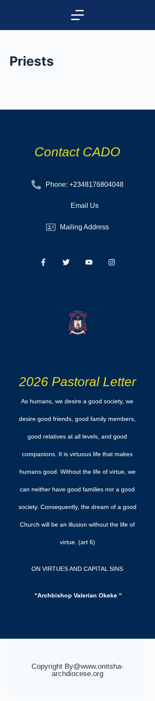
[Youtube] (89, 262)
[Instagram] (112, 262)
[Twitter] (66, 262)
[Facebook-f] (43, 262)
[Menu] (77, 15)
